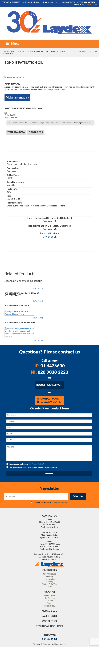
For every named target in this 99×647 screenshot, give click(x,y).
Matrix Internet (60, 644)
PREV (82, 51)
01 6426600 (49, 366)
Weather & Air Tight (49, 584)
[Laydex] (49, 22)
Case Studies (49, 616)
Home (4, 51)
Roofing (21, 51)
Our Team (49, 601)
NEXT (93, 51)
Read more (37, 289)
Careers (49, 603)
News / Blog (49, 611)
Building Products (49, 574)
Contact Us (49, 621)
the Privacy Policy (36, 464)
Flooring (49, 576)
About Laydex (49, 596)
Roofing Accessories (35, 51)
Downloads (36, 132)
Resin (49, 587)
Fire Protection (49, 579)
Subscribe (78, 496)
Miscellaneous (52, 51)
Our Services (49, 598)
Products (12, 51)
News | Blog (79, 4)
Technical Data (16, 132)
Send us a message (87, 2)
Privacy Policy (49, 606)
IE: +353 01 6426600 (32, 2)
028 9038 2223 (49, 372)
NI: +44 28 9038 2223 (49, 2)
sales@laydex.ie (68, 2)
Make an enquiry (17, 97)
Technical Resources (49, 626)
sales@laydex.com (52, 549)
